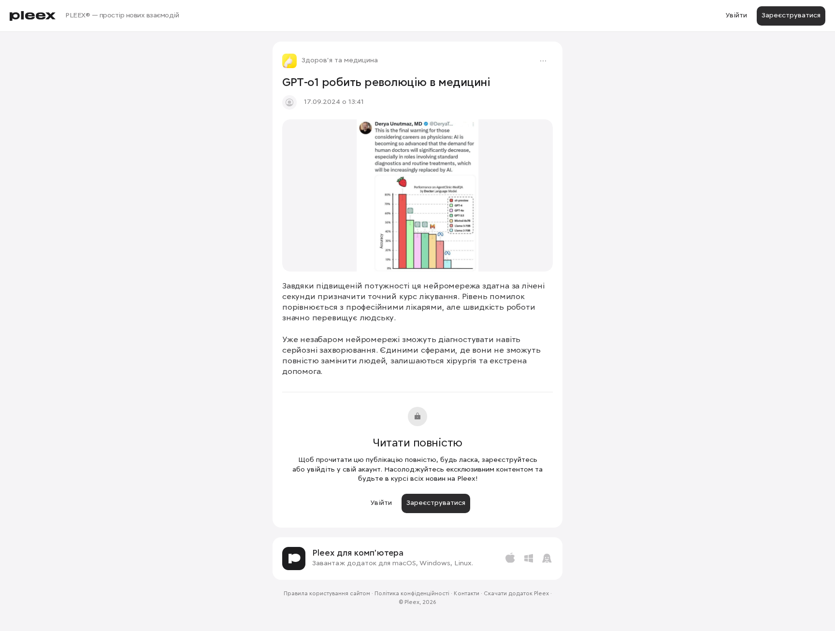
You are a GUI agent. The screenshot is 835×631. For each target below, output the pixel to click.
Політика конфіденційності (411, 594)
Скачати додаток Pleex (516, 594)
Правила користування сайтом (327, 594)
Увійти (736, 15)
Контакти (466, 594)
